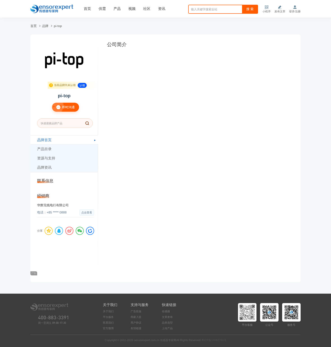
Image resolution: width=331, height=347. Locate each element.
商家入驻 (136, 317)
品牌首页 (44, 140)
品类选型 (167, 322)
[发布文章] (279, 7)
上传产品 (167, 328)
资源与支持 (46, 158)
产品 (117, 9)
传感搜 (166, 311)
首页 (87, 9)
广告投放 (136, 311)
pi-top (58, 26)
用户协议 (136, 322)
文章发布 (167, 317)
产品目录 (44, 149)
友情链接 (136, 328)
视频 (132, 9)
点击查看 (86, 212)
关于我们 (108, 311)
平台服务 (108, 317)
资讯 (161, 9)
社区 (146, 9)
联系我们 (108, 322)
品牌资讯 (44, 167)
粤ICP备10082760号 (214, 340)
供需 (102, 9)
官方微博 (108, 328)
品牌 (45, 26)
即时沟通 (68, 107)
